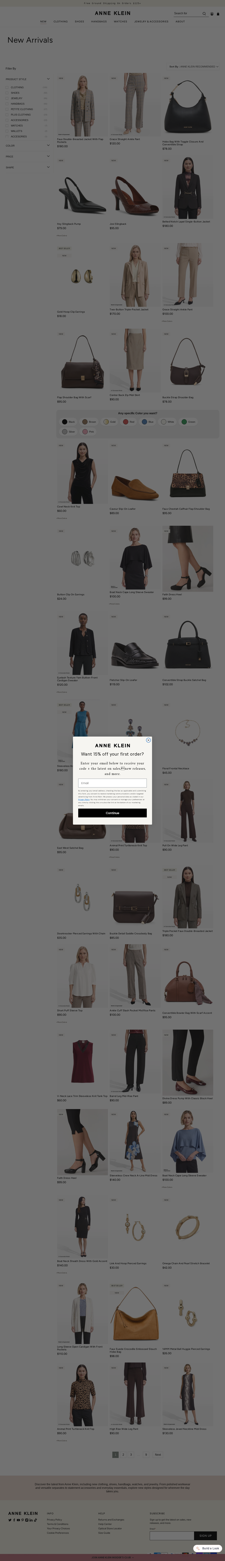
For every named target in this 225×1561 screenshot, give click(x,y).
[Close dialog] (148, 740)
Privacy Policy (84, 799)
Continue (112, 813)
